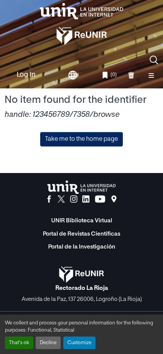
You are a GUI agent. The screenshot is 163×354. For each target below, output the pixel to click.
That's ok (19, 342)
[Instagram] (73, 199)
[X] (61, 199)
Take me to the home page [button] (81, 139)
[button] (153, 60)
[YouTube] (100, 199)
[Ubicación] (114, 199)
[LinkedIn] (85, 199)
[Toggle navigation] (151, 75)
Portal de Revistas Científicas (81, 234)
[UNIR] (81, 187)
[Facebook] (49, 199)
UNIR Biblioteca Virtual (81, 220)
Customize (79, 342)
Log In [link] (26, 74)
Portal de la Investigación (81, 247)
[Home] (81, 11)
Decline (48, 342)
